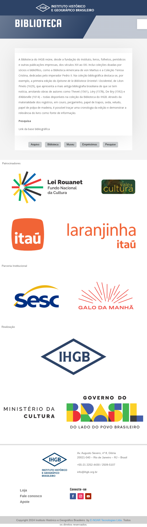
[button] (142, 24)
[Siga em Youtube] (88, 496)
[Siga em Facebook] (73, 496)
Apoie (24, 502)
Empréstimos (89, 144)
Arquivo (35, 144)
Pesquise (110, 144)
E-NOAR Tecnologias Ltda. (105, 520)
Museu (70, 144)
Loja (23, 490)
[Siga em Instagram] (81, 496)
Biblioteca (52, 144)
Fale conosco (31, 496)
